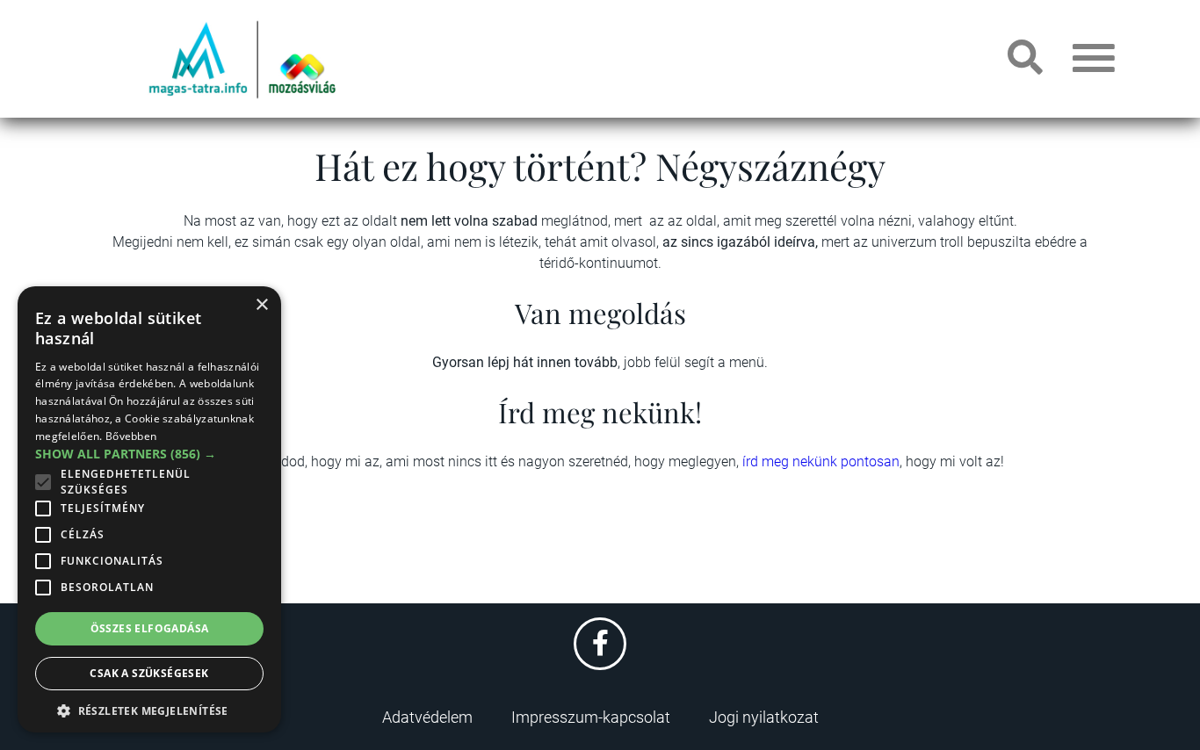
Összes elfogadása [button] (149, 628)
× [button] (261, 305)
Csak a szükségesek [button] (149, 673)
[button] (149, 708)
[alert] (149, 509)
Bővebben (130, 436)
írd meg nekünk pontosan (821, 461)
